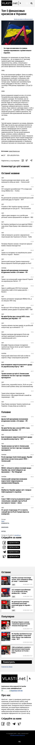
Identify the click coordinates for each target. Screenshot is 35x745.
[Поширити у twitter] (27, 161)
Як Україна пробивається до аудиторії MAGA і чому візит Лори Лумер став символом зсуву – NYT (17, 226)
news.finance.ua (14, 151)
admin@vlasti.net (16, 688)
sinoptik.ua (17, 535)
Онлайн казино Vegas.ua (17, 735)
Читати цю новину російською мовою (23, 19)
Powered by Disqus (6, 667)
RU (19, 742)
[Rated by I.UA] (5, 691)
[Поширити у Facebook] (23, 160)
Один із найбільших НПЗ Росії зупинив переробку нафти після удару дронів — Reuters (15, 290)
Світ (2, 178)
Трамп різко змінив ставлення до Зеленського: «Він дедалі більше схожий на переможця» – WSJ (16, 395)
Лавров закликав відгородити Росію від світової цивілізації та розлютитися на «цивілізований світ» (15, 336)
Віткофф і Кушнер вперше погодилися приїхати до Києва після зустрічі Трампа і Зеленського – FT (15, 347)
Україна (3, 268)
